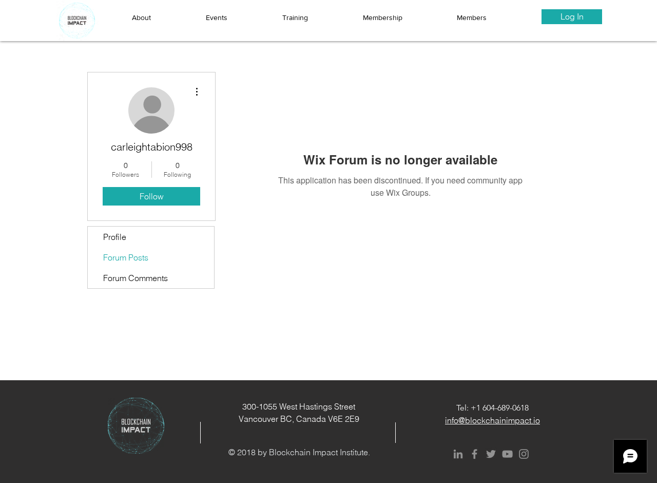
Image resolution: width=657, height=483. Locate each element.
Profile (114, 237)
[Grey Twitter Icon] (491, 454)
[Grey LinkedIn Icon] (458, 454)
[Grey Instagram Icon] (523, 454)
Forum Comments (135, 278)
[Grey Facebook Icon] (474, 454)
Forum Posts (125, 257)
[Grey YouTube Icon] (507, 454)
